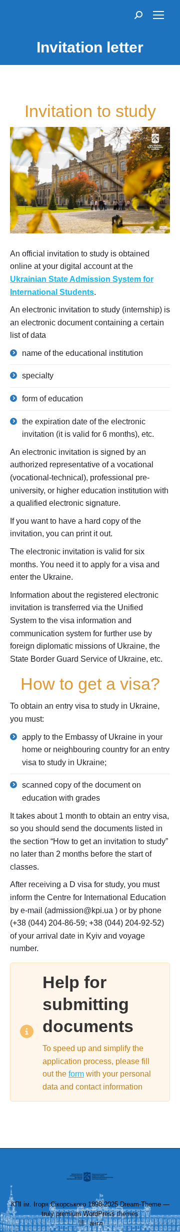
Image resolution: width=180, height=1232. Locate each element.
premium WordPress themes (97, 1214)
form (76, 1074)
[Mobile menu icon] (158, 15)
